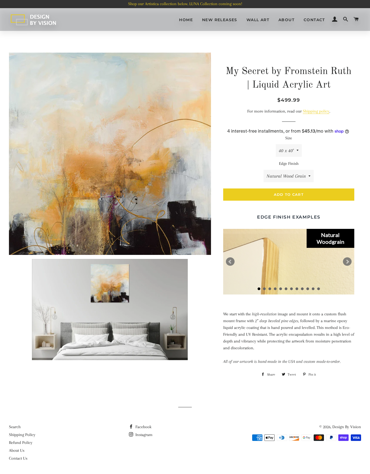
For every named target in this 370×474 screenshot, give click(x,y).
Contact (314, 19)
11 (313, 288)
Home (186, 19)
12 (318, 288)
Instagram (143, 434)
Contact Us (18, 458)
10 (307, 288)
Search (15, 426)
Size (288, 138)
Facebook (142, 426)
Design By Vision (346, 426)
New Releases (219, 19)
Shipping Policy (22, 434)
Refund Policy (21, 442)
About (286, 19)
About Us (16, 450)
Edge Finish (288, 163)
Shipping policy (316, 111)
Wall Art (257, 19)
